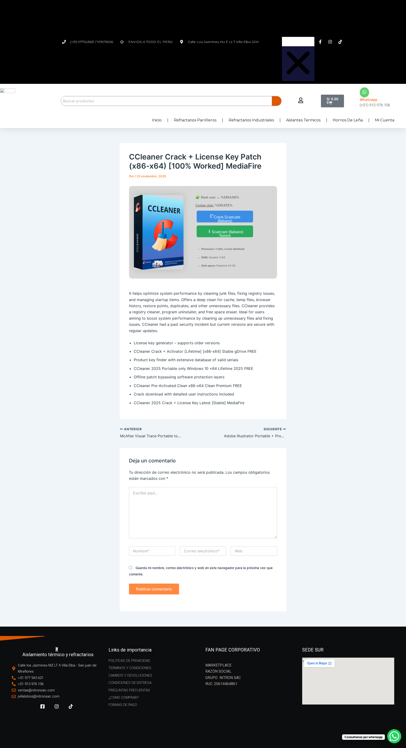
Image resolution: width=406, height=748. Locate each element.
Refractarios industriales (251, 120)
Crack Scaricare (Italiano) (227, 218)
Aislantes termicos (303, 120)
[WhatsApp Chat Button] (394, 736)
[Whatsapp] (364, 92)
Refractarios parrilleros (195, 120)
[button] (298, 20)
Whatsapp (368, 99)
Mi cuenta (384, 120)
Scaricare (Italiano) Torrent (227, 233)
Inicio (157, 120)
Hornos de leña (348, 120)
